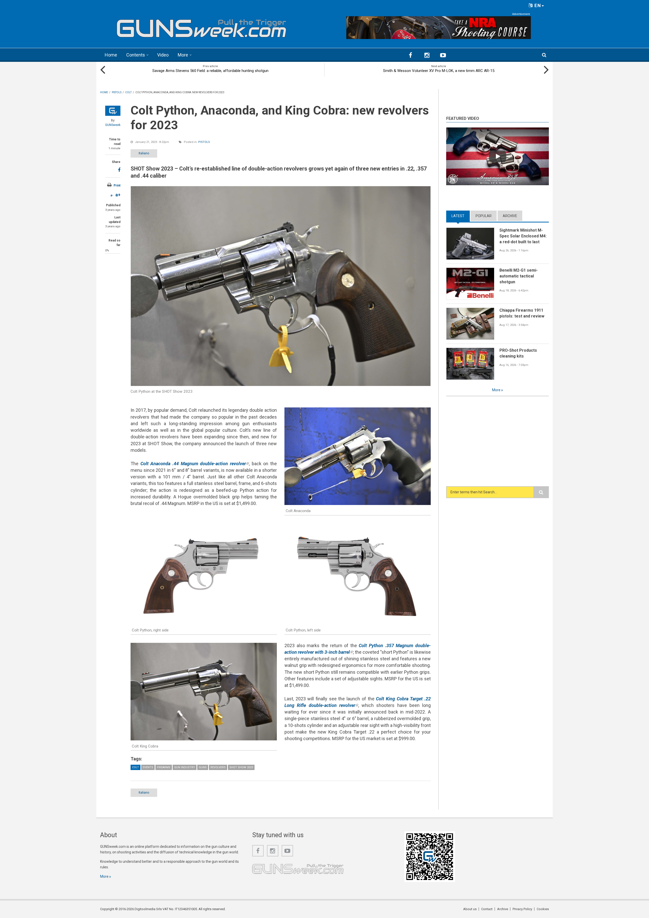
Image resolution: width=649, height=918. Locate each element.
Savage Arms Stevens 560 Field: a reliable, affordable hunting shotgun (210, 70)
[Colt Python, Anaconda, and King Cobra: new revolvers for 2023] (281, 286)
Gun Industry (184, 767)
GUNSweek (112, 125)
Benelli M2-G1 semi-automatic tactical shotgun (518, 276)
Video (163, 55)
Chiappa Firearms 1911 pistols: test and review (521, 313)
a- (112, 195)
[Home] (201, 26)
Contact (487, 909)
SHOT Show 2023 (241, 767)
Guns (203, 767)
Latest (461, 216)
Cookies (543, 909)
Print (117, 185)
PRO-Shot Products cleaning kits (518, 353)
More (183, 55)
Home (111, 55)
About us (470, 909)
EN (537, 5)
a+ (117, 194)
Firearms (163, 767)
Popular (484, 216)
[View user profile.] (112, 111)
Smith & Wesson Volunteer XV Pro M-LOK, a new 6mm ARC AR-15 (438, 70)
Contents (135, 55)
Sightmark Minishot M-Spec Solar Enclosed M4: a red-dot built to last (523, 236)
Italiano (144, 153)
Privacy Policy (522, 909)
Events (148, 767)
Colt (135, 767)
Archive (510, 216)
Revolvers (218, 767)
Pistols (204, 142)
